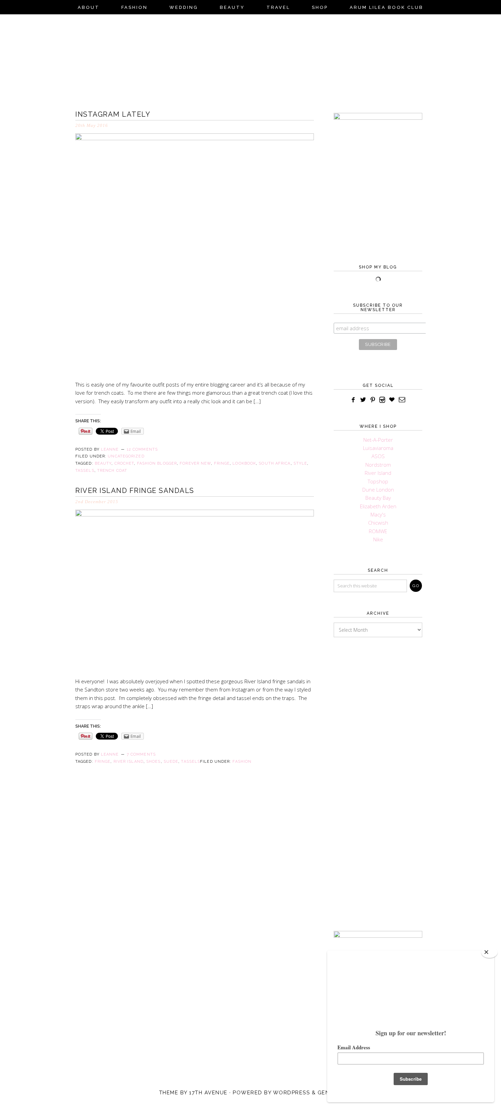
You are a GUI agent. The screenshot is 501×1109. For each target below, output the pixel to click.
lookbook (244, 463)
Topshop (378, 481)
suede (171, 761)
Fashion (242, 761)
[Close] (489, 952)
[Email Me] (402, 400)
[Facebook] (353, 400)
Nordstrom (378, 464)
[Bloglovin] (392, 400)
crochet (124, 463)
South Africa (274, 463)
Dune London (378, 489)
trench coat (112, 470)
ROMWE (378, 531)
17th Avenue (208, 1093)
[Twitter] (363, 400)
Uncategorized (126, 456)
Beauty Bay (378, 497)
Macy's (378, 514)
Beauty (103, 463)
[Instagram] (382, 400)
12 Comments (142, 449)
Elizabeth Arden (378, 506)
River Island (128, 761)
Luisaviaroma (378, 447)
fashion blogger (157, 463)
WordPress (291, 1093)
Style (300, 463)
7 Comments (141, 754)
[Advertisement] (378, 773)
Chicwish (378, 522)
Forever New (195, 463)
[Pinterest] (373, 400)
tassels (84, 470)
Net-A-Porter (378, 439)
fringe (222, 463)
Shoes (153, 761)
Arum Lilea (250, 60)
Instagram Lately (112, 114)
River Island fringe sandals (134, 490)
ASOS (378, 456)
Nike (378, 539)
